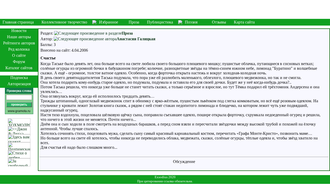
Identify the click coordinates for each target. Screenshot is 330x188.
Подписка (19, 77)
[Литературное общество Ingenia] (165, 9)
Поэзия (191, 22)
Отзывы (219, 22)
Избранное (108, 22)
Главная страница (18, 22)
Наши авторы (19, 37)
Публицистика (160, 22)
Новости (19, 30)
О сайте (19, 55)
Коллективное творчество (64, 22)
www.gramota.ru (19, 111)
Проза (134, 22)
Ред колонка (19, 49)
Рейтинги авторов (19, 43)
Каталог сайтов (18, 68)
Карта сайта (244, 22)
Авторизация (19, 84)
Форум (19, 61)
